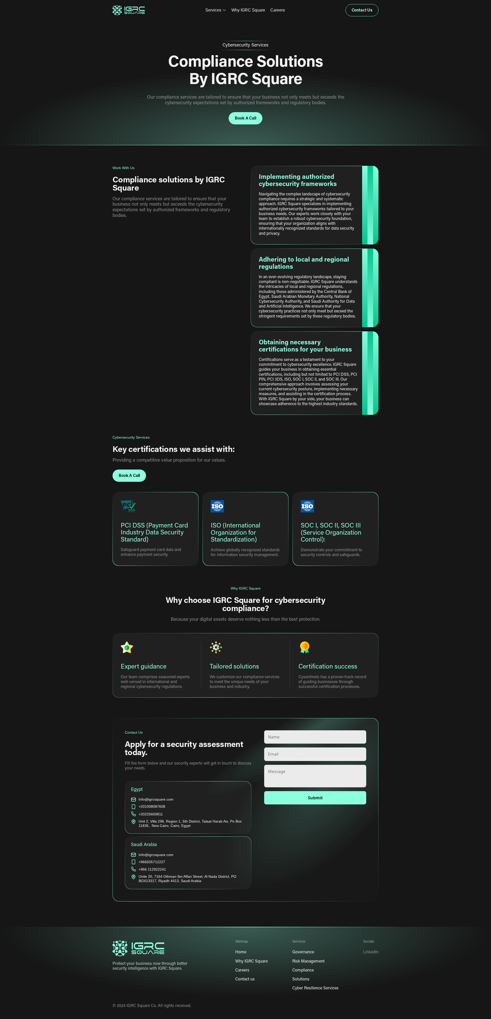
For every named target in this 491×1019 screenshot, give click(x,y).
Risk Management (308, 961)
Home (240, 953)
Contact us (245, 979)
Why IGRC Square (248, 10)
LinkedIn (370, 953)
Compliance (303, 970)
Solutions (300, 979)
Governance (303, 953)
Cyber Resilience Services (315, 989)
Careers (277, 10)
